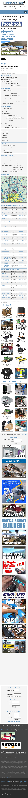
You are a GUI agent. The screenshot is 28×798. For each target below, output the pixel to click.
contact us (10, 784)
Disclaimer (8, 777)
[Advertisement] (14, 668)
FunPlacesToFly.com (5, 781)
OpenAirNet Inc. (23, 781)
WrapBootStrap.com (12, 782)
